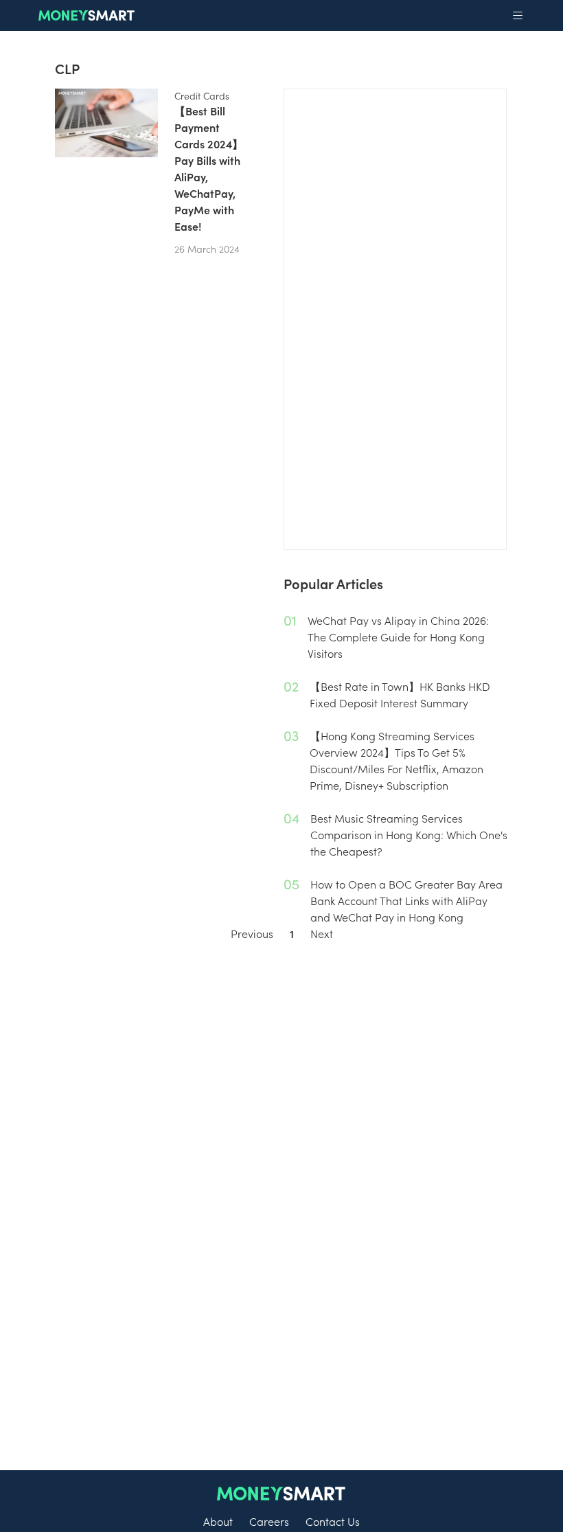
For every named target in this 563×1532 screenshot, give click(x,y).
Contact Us (333, 1521)
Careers (269, 1521)
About (218, 1521)
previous (252, 933)
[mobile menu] (518, 15)
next (321, 933)
